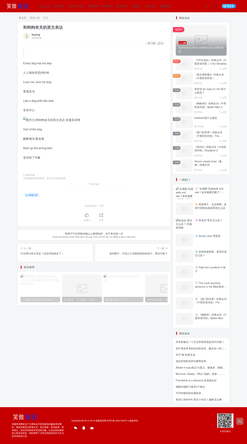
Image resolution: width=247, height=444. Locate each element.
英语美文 (136, 6)
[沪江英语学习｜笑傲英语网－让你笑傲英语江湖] (19, 5)
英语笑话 (107, 6)
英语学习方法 (76, 6)
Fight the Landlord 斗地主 (210, 269)
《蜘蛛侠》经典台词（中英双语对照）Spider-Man (211, 316)
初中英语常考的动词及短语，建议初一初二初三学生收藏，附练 (211, 348)
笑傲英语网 (100, 420)
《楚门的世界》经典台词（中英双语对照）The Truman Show (208, 135)
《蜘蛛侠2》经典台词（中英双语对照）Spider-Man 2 (210, 105)
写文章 (230, 6)
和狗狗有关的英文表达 (43, 27)
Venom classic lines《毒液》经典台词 (208, 163)
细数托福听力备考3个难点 (190, 386)
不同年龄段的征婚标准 (188, 393)
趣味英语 (165, 6)
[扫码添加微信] (239, 421)
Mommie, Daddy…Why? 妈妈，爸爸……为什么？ (204, 374)
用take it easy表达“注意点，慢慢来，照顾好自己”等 (205, 367)
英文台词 (44, 6)
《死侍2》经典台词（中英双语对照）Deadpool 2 (210, 148)
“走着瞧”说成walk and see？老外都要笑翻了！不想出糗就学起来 (209, 192)
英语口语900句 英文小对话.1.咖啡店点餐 (199, 399)
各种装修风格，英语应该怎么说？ (211, 253)
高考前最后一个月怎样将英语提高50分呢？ (200, 342)
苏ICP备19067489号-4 (118, 420)
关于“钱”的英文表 (185, 354)
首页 (23, 18)
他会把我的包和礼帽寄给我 (191, 361)
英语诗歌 (151, 6)
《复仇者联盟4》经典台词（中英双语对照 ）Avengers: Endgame (209, 78)
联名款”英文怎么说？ (210, 220)
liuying (36, 34)
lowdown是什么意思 (205, 118)
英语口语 (58, 6)
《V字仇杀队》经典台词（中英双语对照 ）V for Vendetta (210, 61)
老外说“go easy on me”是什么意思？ (210, 90)
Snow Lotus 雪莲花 (209, 236)
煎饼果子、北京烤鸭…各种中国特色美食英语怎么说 (211, 206)
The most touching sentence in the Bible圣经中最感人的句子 (210, 286)
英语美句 (122, 6)
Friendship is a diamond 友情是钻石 (196, 380)
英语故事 (93, 6)
